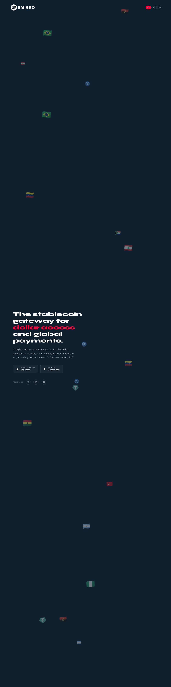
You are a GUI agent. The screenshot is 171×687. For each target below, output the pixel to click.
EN (148, 7)
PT (154, 7)
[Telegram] (43, 382)
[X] (28, 382)
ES (160, 7)
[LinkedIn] (35, 382)
